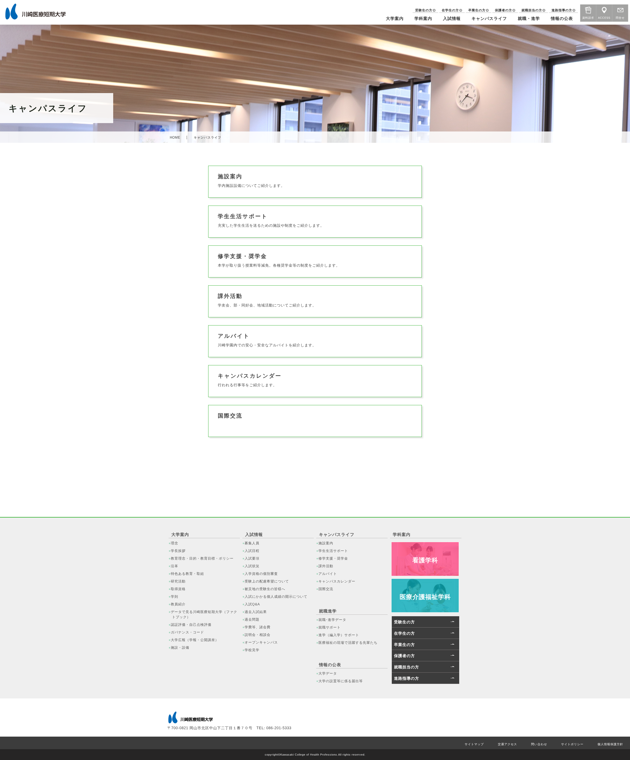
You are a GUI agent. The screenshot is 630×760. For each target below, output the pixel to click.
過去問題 (252, 619)
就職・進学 (529, 18)
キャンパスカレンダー (336, 581)
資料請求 (588, 17)
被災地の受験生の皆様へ (265, 589)
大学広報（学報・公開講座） (195, 640)
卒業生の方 (477, 10)
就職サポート (329, 627)
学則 (174, 596)
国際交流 (325, 589)
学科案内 (423, 18)
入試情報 (452, 18)
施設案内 (325, 543)
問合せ (620, 17)
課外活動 (325, 566)
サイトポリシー (572, 744)
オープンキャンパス (261, 642)
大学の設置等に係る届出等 (340, 681)
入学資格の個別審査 (261, 574)
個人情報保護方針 (610, 744)
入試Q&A (252, 604)
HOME (175, 137)
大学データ (327, 673)
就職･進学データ (332, 620)
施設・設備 (180, 647)
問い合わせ (539, 744)
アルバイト (327, 574)
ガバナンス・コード (187, 632)
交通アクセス (507, 744)
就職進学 (328, 611)
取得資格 (178, 589)
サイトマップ (474, 744)
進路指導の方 (561, 10)
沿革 (174, 566)
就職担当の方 (531, 10)
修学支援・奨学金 (333, 558)
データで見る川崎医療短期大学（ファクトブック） (204, 614)
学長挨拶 (178, 551)
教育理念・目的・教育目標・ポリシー (202, 558)
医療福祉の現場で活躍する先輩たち (348, 643)
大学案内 (395, 18)
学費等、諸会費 (257, 627)
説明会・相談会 (257, 635)
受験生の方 (423, 10)
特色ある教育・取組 (187, 574)
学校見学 (252, 650)
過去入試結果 (256, 612)
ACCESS (604, 17)
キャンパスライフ (489, 18)
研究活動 (178, 581)
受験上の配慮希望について (267, 581)
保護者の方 (503, 10)
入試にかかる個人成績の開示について (276, 596)
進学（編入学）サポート (338, 635)
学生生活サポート (333, 551)
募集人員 (252, 543)
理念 (174, 543)
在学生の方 (450, 10)
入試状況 (252, 566)
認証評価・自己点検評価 (191, 625)
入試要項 (252, 558)
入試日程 (252, 551)
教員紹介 (178, 604)
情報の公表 (562, 18)
